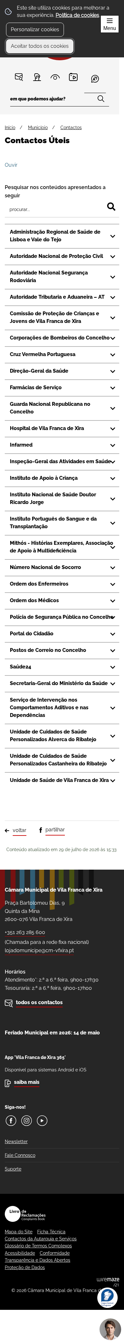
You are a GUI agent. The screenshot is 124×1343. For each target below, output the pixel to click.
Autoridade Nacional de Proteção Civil (56, 256)
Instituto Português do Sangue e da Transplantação (53, 522)
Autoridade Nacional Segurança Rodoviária (49, 276)
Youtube (42, 1120)
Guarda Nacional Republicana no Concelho (50, 408)
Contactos (19, 77)
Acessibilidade (20, 1253)
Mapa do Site (18, 1231)
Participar (37, 77)
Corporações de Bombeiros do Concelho (60, 338)
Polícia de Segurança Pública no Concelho (62, 617)
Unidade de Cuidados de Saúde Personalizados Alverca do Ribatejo (53, 735)
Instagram (26, 1120)
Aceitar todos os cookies (40, 46)
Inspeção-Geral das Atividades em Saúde (60, 461)
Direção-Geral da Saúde (39, 371)
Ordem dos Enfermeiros (39, 584)
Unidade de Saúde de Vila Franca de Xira (59, 780)
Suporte (13, 1168)
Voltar (19, 830)
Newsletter (16, 1141)
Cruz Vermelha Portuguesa (42, 354)
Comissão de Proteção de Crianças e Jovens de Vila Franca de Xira (54, 317)
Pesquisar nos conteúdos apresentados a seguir (55, 191)
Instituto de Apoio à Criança (44, 478)
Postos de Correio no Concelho (48, 650)
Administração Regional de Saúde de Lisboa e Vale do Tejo (55, 236)
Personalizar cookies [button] (35, 29)
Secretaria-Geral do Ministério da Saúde (59, 683)
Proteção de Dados (25, 1267)
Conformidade (55, 1253)
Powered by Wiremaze (108, 1282)
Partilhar (55, 830)
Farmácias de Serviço (36, 387)
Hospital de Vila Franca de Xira (47, 428)
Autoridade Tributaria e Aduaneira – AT (57, 297)
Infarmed (21, 445)
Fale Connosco (20, 1155)
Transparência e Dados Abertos (37, 1260)
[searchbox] (59, 100)
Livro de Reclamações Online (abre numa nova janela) (25, 1214)
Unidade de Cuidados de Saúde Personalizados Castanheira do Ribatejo (58, 760)
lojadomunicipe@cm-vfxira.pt (39, 950)
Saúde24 (20, 667)
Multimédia (73, 77)
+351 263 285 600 (25, 932)
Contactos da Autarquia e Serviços (41, 1238)
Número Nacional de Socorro (45, 567)
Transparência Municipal (55, 77)
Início (10, 127)
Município (38, 127)
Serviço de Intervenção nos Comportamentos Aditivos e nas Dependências (49, 707)
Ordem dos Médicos (34, 600)
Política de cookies (77, 15)
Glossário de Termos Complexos (38, 1245)
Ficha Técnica (51, 1231)
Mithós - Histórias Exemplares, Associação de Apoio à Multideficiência (61, 547)
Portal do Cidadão (31, 634)
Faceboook (11, 1120)
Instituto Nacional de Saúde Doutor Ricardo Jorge (53, 498)
